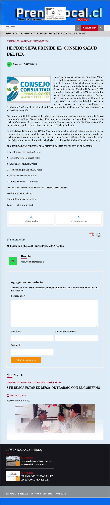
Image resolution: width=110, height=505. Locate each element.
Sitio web (15, 345)
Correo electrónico (65, 331)
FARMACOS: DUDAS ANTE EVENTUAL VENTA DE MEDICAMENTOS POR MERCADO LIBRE (37, 478)
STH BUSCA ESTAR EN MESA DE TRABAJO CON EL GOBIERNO (53, 388)
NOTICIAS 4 (48, 493)
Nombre (16, 331)
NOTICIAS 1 (26, 41)
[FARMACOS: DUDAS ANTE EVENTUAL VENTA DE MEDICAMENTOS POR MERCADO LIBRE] (13, 476)
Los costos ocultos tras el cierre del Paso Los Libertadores (36, 463)
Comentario (18, 296)
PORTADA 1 (39, 382)
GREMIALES (13, 41)
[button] (78, 28)
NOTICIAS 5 (61, 493)
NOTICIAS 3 (36, 493)
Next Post (13, 375)
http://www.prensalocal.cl (32, 261)
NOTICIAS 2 (23, 493)
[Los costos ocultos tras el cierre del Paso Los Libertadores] (13, 461)
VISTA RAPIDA (41, 41)
